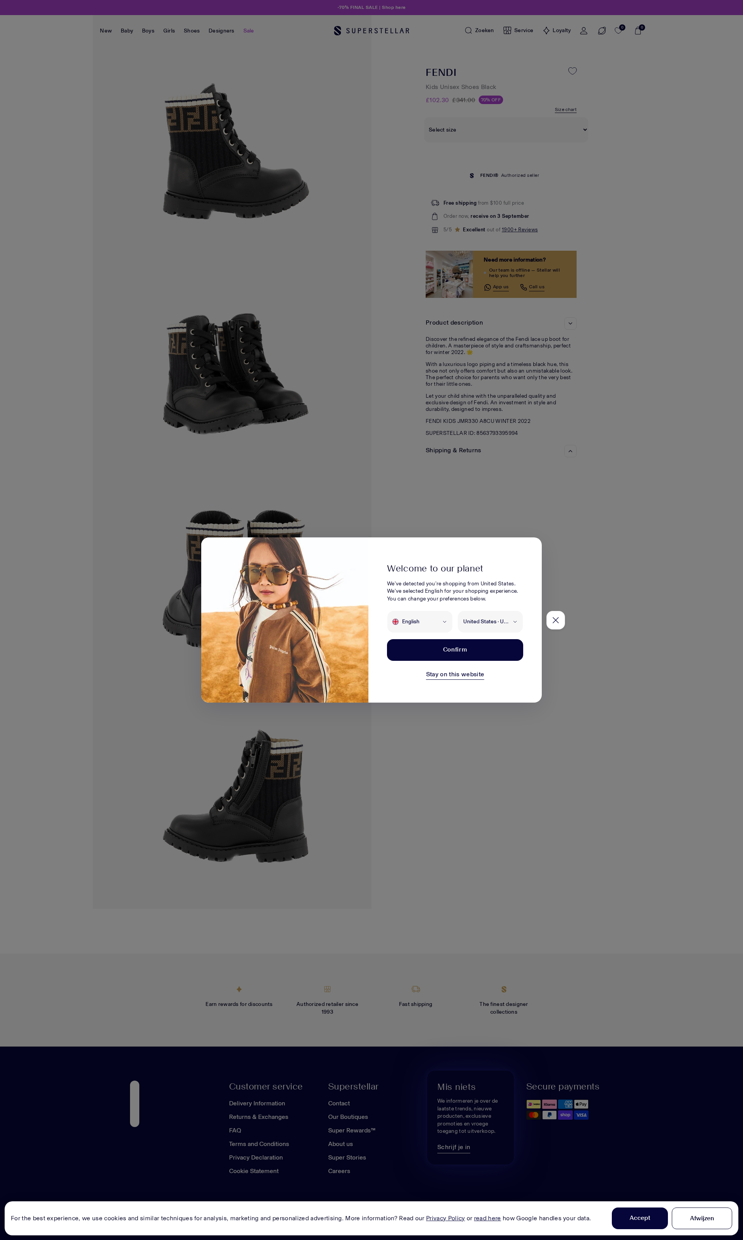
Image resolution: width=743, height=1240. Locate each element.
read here (487, 1218)
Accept (640, 1217)
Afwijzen (702, 1218)
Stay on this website (455, 674)
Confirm (455, 649)
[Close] (555, 620)
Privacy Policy (445, 1218)
